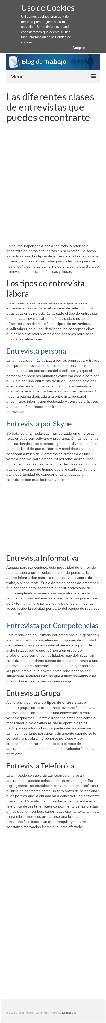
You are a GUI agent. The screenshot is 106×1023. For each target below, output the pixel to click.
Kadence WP (70, 1012)
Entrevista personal (37, 350)
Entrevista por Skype (39, 423)
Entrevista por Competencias (52, 625)
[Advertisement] (53, 188)
